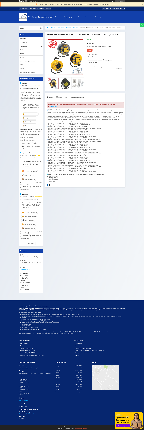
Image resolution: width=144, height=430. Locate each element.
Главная (57, 17)
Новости (22, 53)
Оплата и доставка (100, 17)
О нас (79, 17)
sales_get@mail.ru (25, 269)
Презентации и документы (27, 61)
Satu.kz (79, 426)
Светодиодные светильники (83, 353)
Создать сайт (31, 1)
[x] (49, 185)
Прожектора (78, 343)
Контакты (88, 17)
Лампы (77, 355)
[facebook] (47, 185)
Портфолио (23, 38)
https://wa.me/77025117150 (26, 413)
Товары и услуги (68, 17)
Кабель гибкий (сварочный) (27, 350)
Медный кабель (24, 343)
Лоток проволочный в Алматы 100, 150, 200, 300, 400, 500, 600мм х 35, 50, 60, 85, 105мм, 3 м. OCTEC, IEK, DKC (32, 106)
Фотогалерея (23, 42)
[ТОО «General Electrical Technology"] (23, 17)
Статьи (22, 57)
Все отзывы (31, 243)
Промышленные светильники (83, 348)
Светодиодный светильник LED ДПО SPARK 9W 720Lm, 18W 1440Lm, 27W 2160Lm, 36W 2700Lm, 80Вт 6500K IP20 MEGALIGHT (31, 164)
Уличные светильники (81, 346)
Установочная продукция (58, 27)
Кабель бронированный (26, 348)
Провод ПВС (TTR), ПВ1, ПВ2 (28, 353)
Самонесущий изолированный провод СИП (32, 355)
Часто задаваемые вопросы (27, 72)
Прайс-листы (23, 50)
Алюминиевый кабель (26, 346)
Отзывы (22, 68)
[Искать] (41, 28)
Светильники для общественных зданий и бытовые (89, 350)
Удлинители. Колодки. (72, 27)
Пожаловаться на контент (81, 428)
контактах (53, 106)
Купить (90, 50)
